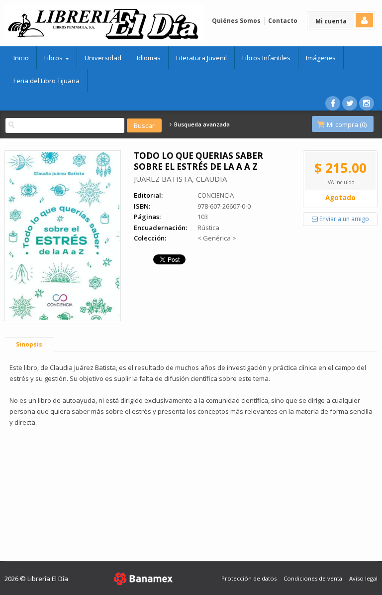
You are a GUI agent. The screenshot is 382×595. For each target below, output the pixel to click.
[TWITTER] (349, 103)
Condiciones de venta (313, 578)
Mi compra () (346, 124)
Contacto (282, 20)
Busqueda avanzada (201, 124)
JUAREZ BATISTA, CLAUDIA (180, 179)
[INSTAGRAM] (366, 103)
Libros (54, 57)
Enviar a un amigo (343, 219)
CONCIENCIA (215, 195)
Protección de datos (249, 578)
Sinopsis (29, 344)
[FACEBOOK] (332, 103)
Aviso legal (363, 578)
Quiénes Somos (236, 20)
